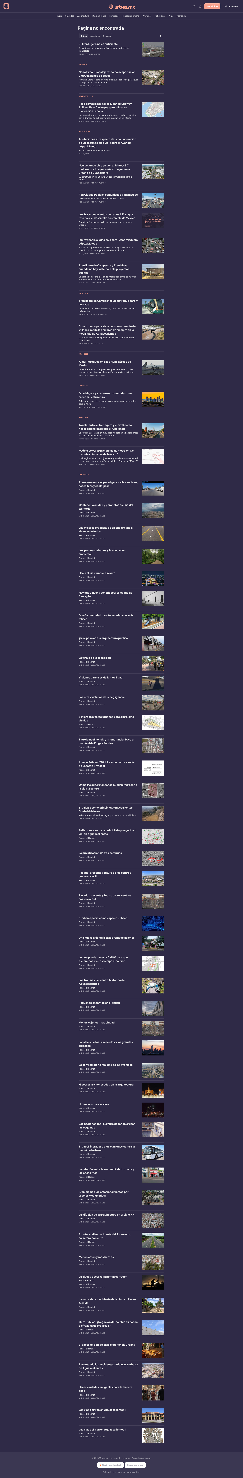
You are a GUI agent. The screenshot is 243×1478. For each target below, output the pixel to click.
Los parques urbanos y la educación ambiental (102, 552)
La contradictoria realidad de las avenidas (106, 1064)
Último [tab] (83, 36)
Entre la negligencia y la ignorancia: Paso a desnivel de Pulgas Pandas (106, 741)
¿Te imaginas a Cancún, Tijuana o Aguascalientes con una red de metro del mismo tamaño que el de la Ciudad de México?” (108, 459)
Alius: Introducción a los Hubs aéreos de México (105, 363)
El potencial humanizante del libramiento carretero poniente (105, 1236)
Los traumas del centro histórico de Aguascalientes (102, 982)
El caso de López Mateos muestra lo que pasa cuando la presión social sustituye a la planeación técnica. (106, 249)
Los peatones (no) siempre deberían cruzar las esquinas (107, 1125)
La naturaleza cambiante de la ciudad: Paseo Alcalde (107, 1301)
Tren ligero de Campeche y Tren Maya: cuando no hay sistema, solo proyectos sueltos (104, 269)
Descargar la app (135, 1465)
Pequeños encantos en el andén (99, 1002)
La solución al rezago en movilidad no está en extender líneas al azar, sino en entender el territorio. (108, 434)
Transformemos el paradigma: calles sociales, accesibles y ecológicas (108, 484)
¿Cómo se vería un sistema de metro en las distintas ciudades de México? (106, 452)
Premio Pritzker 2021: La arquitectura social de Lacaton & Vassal (107, 764)
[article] (121, 51)
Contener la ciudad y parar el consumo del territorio (106, 506)
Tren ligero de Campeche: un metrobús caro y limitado (108, 302)
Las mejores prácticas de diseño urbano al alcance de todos (106, 529)
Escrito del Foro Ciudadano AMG (94, 150)
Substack (107, 1472)
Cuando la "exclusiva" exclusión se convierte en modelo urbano (105, 223)
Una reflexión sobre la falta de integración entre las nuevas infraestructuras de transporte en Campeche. (107, 278)
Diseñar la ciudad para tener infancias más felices (106, 617)
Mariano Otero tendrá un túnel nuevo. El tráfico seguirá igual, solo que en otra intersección (108, 81)
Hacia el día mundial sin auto (97, 573)
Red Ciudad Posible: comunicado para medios (108, 194)
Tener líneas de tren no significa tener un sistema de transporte (104, 49)
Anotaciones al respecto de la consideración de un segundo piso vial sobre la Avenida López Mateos (107, 143)
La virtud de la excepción (95, 657)
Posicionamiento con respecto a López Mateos (101, 198)
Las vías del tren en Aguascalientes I (102, 1429)
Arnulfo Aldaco (93, 54)
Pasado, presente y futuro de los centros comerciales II (105, 874)
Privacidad (115, 1458)
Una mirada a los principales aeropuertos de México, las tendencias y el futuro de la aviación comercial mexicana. (106, 370)
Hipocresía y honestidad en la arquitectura (106, 1084)
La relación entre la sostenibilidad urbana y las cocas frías (106, 1171)
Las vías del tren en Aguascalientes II (102, 1409)
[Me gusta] (80, 542)
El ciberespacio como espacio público (103, 918)
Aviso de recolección (141, 1458)
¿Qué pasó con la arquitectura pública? (104, 638)
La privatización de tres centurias (100, 853)
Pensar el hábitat (87, 489)
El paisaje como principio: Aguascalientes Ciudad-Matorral (106, 809)
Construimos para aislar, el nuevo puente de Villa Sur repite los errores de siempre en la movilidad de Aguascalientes (107, 330)
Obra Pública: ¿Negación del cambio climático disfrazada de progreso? (108, 1323)
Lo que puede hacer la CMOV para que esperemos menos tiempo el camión (103, 959)
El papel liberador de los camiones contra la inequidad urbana (107, 1148)
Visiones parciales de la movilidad (100, 677)
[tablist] (95, 36)
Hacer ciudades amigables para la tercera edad (105, 1389)
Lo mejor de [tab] (95, 36)
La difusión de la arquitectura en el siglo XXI (107, 1214)
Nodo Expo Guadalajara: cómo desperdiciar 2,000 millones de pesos (107, 73)
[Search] (194, 6)
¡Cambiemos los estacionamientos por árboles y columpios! (104, 1193)
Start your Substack (111, 1465)
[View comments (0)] (100, 57)
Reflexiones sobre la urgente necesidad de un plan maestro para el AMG (107, 402)
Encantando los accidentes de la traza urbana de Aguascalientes (108, 1366)
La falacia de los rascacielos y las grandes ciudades (106, 1044)
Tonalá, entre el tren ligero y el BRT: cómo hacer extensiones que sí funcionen (105, 427)
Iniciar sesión (231, 6)
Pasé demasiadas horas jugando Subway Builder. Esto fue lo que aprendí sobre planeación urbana (105, 107)
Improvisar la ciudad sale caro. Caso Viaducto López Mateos (108, 241)
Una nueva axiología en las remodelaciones (107, 937)
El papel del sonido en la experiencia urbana (107, 1344)
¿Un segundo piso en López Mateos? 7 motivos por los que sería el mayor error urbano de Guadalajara (104, 169)
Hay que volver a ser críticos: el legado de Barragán (105, 594)
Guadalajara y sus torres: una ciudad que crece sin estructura (105, 395)
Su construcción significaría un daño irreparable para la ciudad (105, 178)
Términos (126, 1458)
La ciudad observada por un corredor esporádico (103, 1278)
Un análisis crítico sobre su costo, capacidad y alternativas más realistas (107, 310)
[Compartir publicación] (200, 6)
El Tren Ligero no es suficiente (98, 44)
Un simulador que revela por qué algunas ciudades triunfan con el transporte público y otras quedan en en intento (107, 116)
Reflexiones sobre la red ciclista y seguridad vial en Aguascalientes (107, 832)
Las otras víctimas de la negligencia (102, 697)
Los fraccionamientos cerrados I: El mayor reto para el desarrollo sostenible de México (107, 216)
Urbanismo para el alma (94, 1104)
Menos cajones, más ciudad (97, 1022)
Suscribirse (212, 6)
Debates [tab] (107, 36)
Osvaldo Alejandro (98, 315)
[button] (59, 16)
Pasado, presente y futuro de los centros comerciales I (105, 897)
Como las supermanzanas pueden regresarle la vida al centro (108, 786)
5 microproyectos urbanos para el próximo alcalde (106, 718)
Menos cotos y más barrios (96, 1257)
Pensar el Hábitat (87, 724)
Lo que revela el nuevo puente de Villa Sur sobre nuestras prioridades (106, 339)
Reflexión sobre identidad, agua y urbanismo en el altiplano (107, 815)
